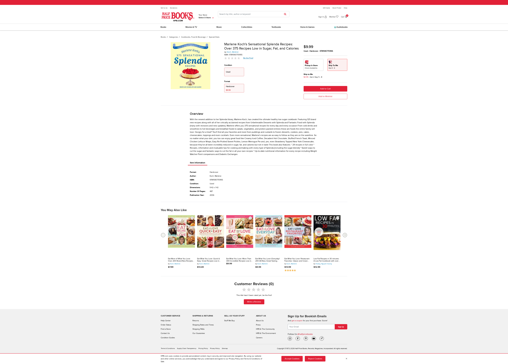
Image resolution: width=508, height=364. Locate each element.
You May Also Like (174, 210)
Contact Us (165, 333)
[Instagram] (290, 338)
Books (163, 37)
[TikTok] (322, 338)
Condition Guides (168, 338)
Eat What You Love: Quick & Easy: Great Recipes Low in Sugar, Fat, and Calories (208, 260)
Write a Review (254, 301)
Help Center (166, 320)
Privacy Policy (215, 348)
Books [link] (163, 27)
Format (227, 81)
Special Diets (214, 37)
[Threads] (306, 338)
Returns (195, 320)
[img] (232, 58)
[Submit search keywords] (286, 14)
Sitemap (225, 348)
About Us (260, 320)
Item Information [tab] (197, 162)
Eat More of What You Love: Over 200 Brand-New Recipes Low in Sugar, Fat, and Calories (180, 260)
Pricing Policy (203, 348)
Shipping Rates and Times (203, 325)
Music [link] (219, 27)
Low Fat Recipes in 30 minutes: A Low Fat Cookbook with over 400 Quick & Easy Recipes (326, 260)
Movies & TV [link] (191, 27)
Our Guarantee (198, 333)
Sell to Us (164, 8)
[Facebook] (298, 338)
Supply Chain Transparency (186, 348)
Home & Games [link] (307, 27)
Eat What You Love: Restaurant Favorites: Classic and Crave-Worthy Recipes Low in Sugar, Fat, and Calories (296, 260)
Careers (259, 338)
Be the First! (248, 58)
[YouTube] (314, 338)
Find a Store (166, 329)
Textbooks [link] (276, 27)
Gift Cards (326, 8)
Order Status (166, 325)
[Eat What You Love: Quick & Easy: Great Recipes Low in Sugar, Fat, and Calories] (210, 235)
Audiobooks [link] (342, 27)
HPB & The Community (265, 329)
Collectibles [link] (246, 27)
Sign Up (341, 327)
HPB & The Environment (266, 333)
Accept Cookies (292, 358)
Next (345, 235)
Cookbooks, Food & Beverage (193, 37)
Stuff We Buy (229, 320)
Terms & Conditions (168, 348)
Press (258, 325)
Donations (173, 8)
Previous (163, 235)
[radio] (313, 65)
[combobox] (253, 14)
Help (345, 8)
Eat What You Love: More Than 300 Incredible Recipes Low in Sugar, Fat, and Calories (238, 260)
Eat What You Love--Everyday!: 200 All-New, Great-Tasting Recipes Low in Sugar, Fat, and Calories (267, 260)
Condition (228, 65)
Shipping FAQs (198, 329)
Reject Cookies (315, 358)
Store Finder (336, 8)
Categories (173, 37)
